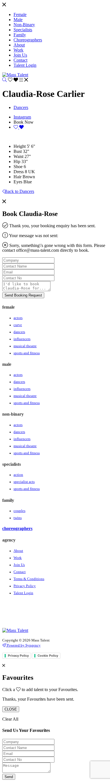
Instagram (22, 117)
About (18, 551)
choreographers (17, 528)
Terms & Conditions (29, 579)
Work (18, 558)
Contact (20, 572)
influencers (22, 339)
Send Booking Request (23, 295)
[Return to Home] (15, 74)
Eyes (18, 181)
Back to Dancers (19, 191)
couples (19, 511)
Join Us (19, 565)
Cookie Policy (48, 656)
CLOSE (11, 709)
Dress (19, 171)
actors (18, 318)
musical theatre (25, 346)
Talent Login (23, 593)
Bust (18, 151)
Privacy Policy (25, 586)
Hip (17, 161)
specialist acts (24, 482)
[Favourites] (13, 79)
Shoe (18, 166)
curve (18, 325)
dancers (19, 332)
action (18, 475)
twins (18, 518)
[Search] (4, 79)
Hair (17, 176)
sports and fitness (27, 353)
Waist (18, 156)
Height (20, 146)
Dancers (21, 107)
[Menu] (4, 5)
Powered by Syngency (23, 645)
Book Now (24, 122)
